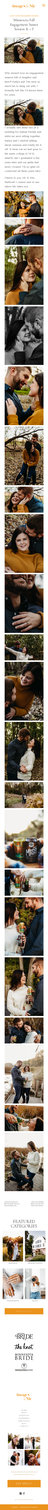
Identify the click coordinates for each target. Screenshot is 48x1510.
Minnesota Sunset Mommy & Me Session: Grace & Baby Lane (12, 1203)
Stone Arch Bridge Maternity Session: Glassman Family (37, 1203)
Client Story (14, 16)
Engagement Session (30, 16)
